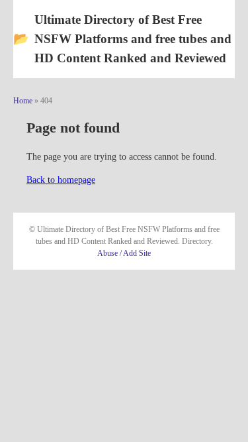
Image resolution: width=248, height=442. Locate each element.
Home (22, 100)
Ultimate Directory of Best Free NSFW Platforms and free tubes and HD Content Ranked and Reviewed (122, 39)
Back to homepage (60, 180)
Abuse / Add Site (124, 253)
